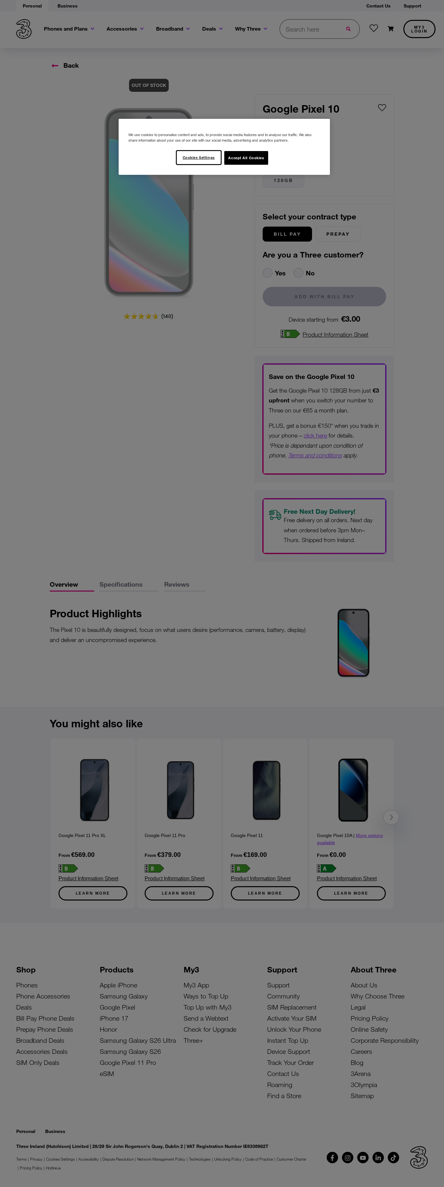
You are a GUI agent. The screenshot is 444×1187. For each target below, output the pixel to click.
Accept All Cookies (246, 157)
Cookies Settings (199, 157)
